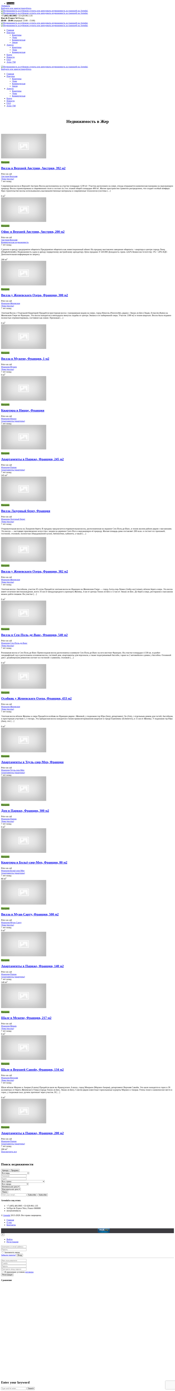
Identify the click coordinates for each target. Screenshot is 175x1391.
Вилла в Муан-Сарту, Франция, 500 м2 (30, 914)
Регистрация (12, 1242)
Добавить (5, 6)
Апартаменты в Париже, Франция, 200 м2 (32, 1133)
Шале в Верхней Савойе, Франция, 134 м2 (32, 1069)
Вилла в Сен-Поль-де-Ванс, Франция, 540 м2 (34, 635)
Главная (10, 1220)
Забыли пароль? (8, 1255)
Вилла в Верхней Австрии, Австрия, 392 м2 (33, 168)
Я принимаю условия (18, 1272)
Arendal (6, 1215)
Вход (20, 1255)
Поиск (4, 1192)
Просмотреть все (9, 1152)
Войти (10, 1239)
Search (31, 1388)
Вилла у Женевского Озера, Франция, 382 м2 (34, 571)
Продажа (14, 1170)
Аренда (5, 1170)
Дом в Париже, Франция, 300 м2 (25, 810)
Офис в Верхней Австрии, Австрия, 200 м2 (33, 231)
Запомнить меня (12, 1252)
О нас (9, 1222)
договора (29, 1272)
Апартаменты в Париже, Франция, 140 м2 (32, 966)
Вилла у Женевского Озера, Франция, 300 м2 (34, 295)
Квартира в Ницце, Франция (22, 410)
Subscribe (32, 1195)
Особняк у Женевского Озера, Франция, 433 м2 (36, 698)
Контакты (11, 1225)
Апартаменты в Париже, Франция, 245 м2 (32, 459)
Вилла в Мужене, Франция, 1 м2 (25, 358)
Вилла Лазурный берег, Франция (25, 511)
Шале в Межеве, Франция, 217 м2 (26, 1018)
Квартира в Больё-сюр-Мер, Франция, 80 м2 (34, 862)
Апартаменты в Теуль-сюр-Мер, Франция (32, 762)
